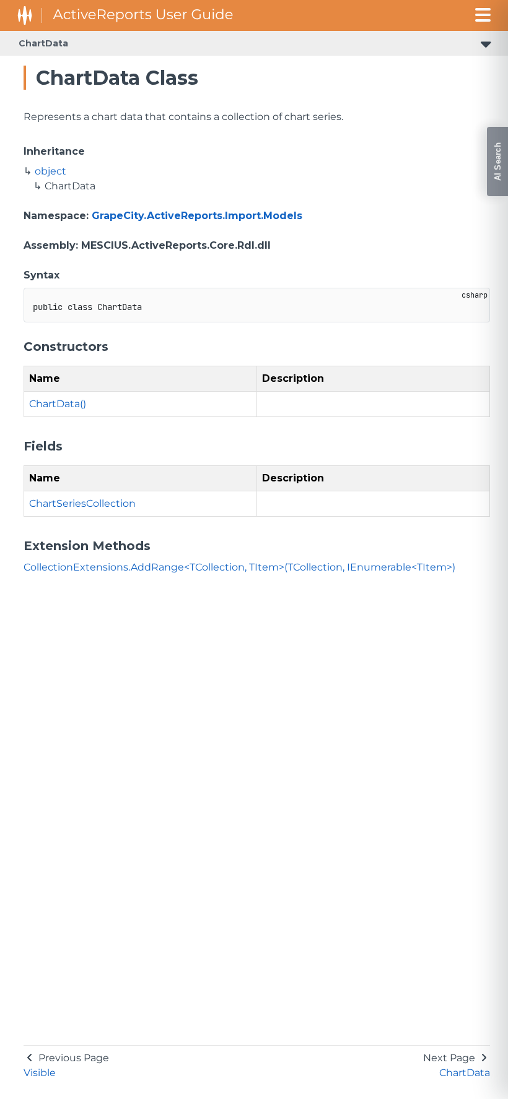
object (50, 171)
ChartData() (57, 404)
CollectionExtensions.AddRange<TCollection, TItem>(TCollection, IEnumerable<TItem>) (239, 567)
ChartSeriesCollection (82, 503)
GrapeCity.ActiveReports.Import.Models (197, 216)
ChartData (43, 43)
